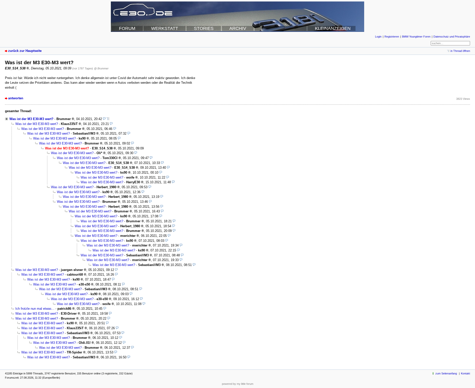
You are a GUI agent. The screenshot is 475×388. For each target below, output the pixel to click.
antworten (15, 98)
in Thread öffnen (460, 50)
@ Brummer (101, 68)
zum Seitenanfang (446, 373)
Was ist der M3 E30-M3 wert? (31, 119)
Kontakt (465, 373)
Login (378, 36)
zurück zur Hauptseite (25, 51)
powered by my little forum (237, 383)
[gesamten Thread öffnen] (108, 119)
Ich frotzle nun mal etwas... (34, 308)
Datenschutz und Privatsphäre (451, 36)
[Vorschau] (104, 119)
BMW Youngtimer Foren (416, 36)
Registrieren (391, 36)
